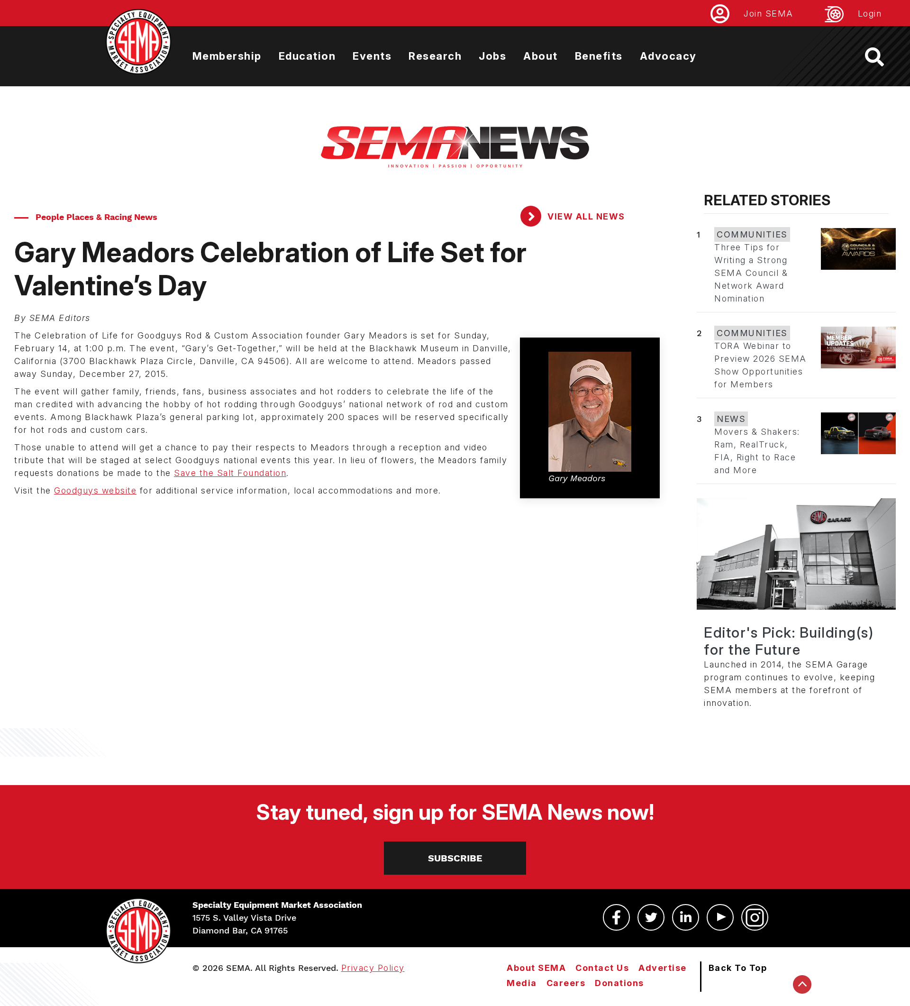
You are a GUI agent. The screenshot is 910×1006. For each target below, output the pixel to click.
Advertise (662, 968)
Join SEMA (768, 13)
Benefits (599, 56)
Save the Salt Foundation (230, 473)
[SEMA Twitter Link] (650, 917)
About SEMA (536, 968)
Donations (619, 983)
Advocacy (668, 56)
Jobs (492, 56)
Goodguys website (95, 490)
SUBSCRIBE (455, 858)
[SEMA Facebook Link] (616, 917)
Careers (566, 983)
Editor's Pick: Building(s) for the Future (789, 641)
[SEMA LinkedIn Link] (685, 917)
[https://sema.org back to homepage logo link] (883, 56)
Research (435, 56)
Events (372, 56)
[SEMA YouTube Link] (720, 917)
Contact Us (602, 968)
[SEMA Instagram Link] (754, 917)
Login (870, 13)
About (540, 56)
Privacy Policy (373, 968)
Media (522, 983)
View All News (585, 216)
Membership (227, 56)
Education (307, 56)
